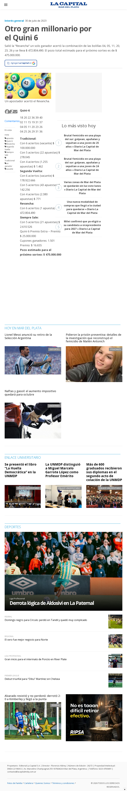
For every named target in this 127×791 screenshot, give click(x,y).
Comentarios (10, 121)
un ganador (8, 164)
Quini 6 (9, 141)
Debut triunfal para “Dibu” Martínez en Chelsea (32, 679)
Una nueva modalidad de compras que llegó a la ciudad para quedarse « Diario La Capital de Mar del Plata (79, 207)
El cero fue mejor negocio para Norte (26, 639)
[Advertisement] (78, 92)
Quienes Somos (42, 783)
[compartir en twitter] (8, 111)
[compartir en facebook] (6, 111)
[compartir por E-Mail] (14, 111)
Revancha (10, 144)
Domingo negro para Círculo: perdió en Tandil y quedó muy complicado (46, 620)
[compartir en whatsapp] (11, 111)
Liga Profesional (17, 598)
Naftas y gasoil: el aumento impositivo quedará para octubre (30, 392)
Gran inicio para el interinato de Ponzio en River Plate (36, 659)
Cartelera (28, 783)
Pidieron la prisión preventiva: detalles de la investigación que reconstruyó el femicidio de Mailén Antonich (93, 338)
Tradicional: (10, 160)
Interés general (14, 20)
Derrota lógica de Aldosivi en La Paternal (52, 603)
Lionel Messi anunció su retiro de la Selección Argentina (28, 336)
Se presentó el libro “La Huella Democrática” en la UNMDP (20, 470)
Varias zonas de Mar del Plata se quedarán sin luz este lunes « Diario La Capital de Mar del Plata (79, 187)
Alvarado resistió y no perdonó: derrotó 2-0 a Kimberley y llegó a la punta (33, 697)
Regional (9, 636)
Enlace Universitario (28, 488)
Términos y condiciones (63, 783)
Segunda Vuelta (9, 148)
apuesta (9, 138)
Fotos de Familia (14, 783)
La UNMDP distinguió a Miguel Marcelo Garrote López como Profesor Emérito (62, 470)
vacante (9, 169)
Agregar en (21, 63)
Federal (56, 705)
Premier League (12, 675)
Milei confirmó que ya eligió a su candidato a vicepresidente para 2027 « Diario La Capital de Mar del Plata (79, 227)
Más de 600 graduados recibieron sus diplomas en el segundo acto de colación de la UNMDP (104, 472)
